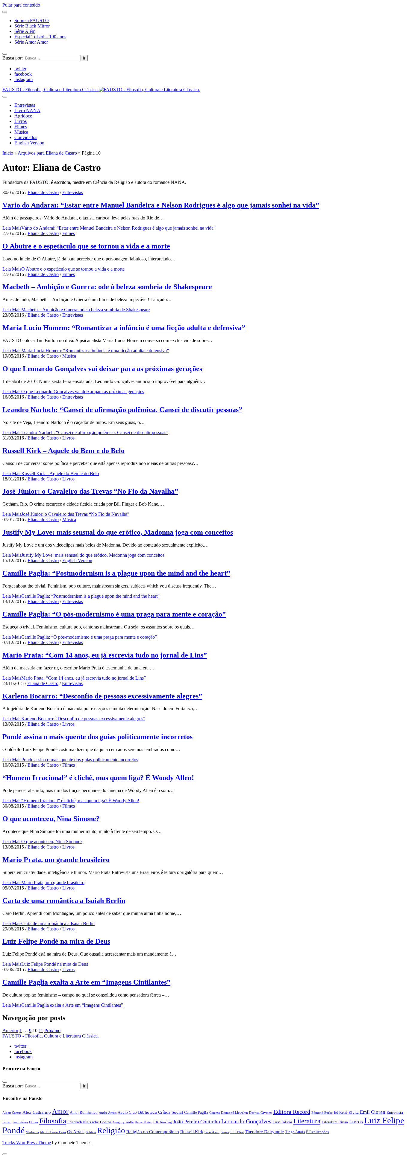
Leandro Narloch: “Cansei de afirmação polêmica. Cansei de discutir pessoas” (122, 410)
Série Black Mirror (32, 25)
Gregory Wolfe (123, 1122)
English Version (29, 142)
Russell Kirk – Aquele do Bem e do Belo (63, 450)
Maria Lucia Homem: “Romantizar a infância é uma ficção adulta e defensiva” (123, 328)
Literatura (306, 1121)
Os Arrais (75, 1131)
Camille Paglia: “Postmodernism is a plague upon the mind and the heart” (116, 573)
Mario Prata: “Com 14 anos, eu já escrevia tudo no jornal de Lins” (104, 655)
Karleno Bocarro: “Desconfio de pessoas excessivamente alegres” (102, 696)
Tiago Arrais (295, 1132)
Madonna (32, 1132)
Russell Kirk (191, 1131)
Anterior (10, 1030)
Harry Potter (143, 1122)
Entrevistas (24, 105)
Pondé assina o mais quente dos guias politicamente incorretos (97, 737)
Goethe (106, 1122)
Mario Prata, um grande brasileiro (56, 859)
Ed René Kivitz (346, 1112)
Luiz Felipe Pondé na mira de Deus (56, 941)
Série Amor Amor (31, 42)
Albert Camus (11, 1112)
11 (41, 1030)
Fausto (6, 1122)
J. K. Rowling (162, 1122)
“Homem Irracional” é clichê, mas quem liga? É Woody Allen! (98, 778)
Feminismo (20, 1122)
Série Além (24, 31)
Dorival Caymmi (260, 1112)
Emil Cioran (372, 1112)
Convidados (25, 137)
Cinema (214, 1112)
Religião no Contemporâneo (152, 1131)
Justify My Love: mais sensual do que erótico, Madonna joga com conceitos (117, 532)
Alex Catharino (36, 1112)
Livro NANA (27, 110)
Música (21, 132)
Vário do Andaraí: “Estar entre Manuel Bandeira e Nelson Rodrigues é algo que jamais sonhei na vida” (160, 205)
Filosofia (52, 1121)
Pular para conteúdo (21, 4)
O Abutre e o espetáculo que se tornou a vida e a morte (86, 246)
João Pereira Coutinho (196, 1122)
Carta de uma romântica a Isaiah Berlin (63, 900)
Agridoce (23, 115)
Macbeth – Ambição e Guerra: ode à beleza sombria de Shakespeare (107, 287)
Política (91, 1132)
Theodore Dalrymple (264, 1131)
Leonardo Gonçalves (246, 1121)
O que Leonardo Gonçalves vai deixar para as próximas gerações (102, 369)
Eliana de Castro (43, 192)
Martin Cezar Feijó (53, 1132)
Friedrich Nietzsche (83, 1122)
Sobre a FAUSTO (31, 20)
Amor (60, 1111)
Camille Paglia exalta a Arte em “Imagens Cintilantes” (86, 982)
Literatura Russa (335, 1122)
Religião (111, 1130)
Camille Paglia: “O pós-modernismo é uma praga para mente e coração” (114, 614)
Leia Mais (109, 228)
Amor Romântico (84, 1112)
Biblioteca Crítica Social (160, 1112)
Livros (20, 121)
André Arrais (107, 1112)
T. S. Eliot (237, 1132)
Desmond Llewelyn (234, 1112)
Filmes (20, 126)
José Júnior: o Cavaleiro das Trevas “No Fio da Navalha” (90, 491)
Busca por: (12, 57)
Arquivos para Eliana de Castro (47, 152)
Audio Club (127, 1112)
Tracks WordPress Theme (26, 1142)
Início (7, 152)
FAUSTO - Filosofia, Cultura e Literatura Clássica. (50, 1035)
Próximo (52, 1030)
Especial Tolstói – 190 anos (40, 36)
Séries (225, 1132)
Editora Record (291, 1111)
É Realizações (317, 1132)
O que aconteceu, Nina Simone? (51, 819)
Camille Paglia (196, 1112)
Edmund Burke (322, 1112)
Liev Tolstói (282, 1122)
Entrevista (395, 1112)
